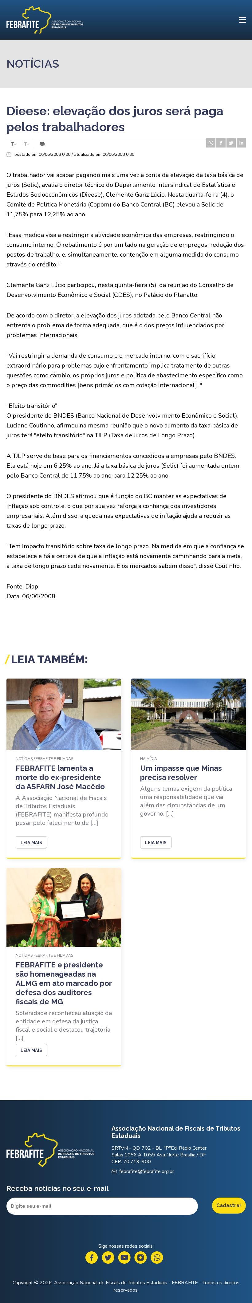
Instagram (140, 1257)
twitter (231, 143)
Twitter (108, 1257)
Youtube (124, 1257)
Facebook (91, 1257)
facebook (221, 143)
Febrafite (44, 19)
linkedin (241, 143)
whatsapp (210, 143)
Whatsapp (157, 1257)
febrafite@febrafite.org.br (146, 1171)
